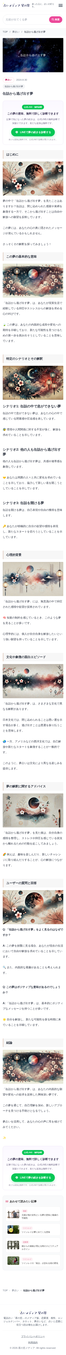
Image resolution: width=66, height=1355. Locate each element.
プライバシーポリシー (33, 1336)
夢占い (15, 31)
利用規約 (33, 1342)
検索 (57, 19)
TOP (5, 31)
